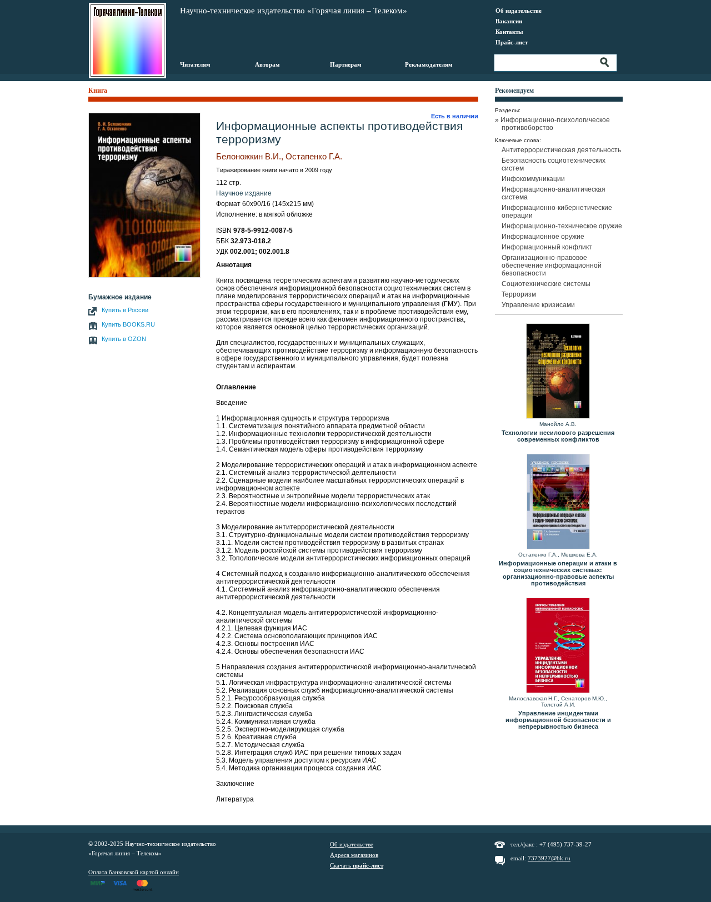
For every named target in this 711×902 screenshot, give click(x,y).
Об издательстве (518, 10)
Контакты (509, 31)
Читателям (195, 64)
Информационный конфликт (547, 247)
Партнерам (346, 64)
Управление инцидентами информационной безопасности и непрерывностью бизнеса (558, 720)
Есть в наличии (454, 116)
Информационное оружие (543, 236)
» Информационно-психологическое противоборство (556, 124)
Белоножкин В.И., (249, 156)
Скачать (356, 865)
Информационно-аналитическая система (553, 193)
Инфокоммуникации (533, 179)
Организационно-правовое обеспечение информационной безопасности (552, 265)
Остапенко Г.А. (314, 156)
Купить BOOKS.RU (128, 324)
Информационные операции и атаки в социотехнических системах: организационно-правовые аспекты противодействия (558, 573)
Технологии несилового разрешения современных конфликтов (558, 436)
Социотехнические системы (546, 284)
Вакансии (508, 21)
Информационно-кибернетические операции (557, 211)
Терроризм (519, 294)
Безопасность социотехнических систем (553, 164)
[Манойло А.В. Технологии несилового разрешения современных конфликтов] (558, 371)
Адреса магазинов (354, 854)
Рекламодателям (429, 64)
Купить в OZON (124, 338)
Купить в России (125, 310)
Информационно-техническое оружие (562, 226)
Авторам (267, 64)
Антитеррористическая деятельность (561, 150)
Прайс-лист (511, 42)
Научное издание (244, 193)
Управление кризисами (538, 305)
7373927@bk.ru (549, 858)
